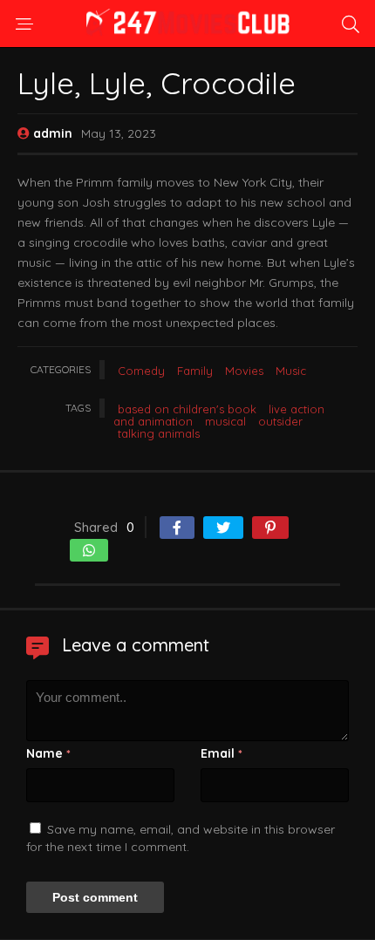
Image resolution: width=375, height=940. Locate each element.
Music (291, 371)
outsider (280, 421)
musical (225, 421)
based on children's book (187, 409)
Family (195, 371)
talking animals (159, 433)
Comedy (141, 371)
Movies (244, 371)
